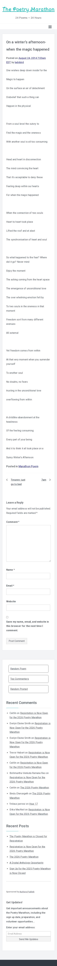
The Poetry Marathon (28, 9)
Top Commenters (19, 678)
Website (11, 601)
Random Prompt (19, 689)
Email (10, 585)
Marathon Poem (28, 466)
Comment (12, 521)
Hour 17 (33, 803)
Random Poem (18, 668)
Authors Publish (27, 891)
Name (10, 569)
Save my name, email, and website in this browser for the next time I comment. (27, 626)
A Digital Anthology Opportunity (26, 862)
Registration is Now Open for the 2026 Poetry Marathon (30, 728)
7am (43, 479)
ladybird (19, 62)
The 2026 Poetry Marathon (34, 787)
